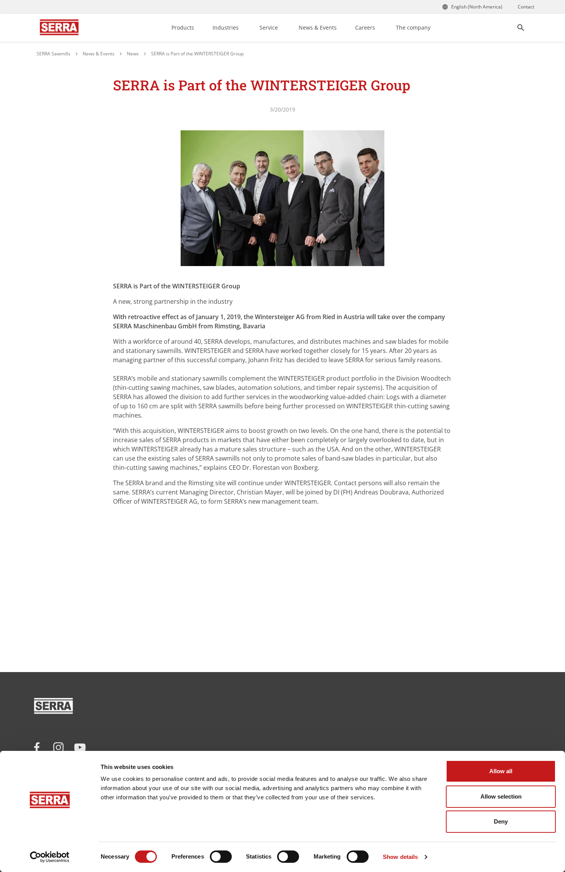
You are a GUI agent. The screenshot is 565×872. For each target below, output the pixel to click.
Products (182, 27)
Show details (400, 857)
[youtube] (80, 747)
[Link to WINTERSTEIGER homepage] (59, 27)
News (133, 53)
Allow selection (501, 796)
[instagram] (58, 747)
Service (268, 27)
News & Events (318, 27)
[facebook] (37, 747)
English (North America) (476, 6)
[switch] (221, 856)
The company (413, 27)
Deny (501, 821)
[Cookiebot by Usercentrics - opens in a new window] (49, 857)
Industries (226, 27)
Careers (365, 27)
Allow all (500, 771)
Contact (526, 6)
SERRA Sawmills (53, 53)
